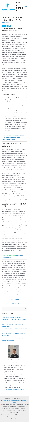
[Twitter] (9, 26)
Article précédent (14, 299)
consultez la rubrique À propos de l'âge (14, 389)
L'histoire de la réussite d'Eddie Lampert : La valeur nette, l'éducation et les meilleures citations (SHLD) (13, 324)
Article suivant (15, 303)
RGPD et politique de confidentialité (11, 400)
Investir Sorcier (19, 6)
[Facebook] (4, 26)
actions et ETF (5, 22)
